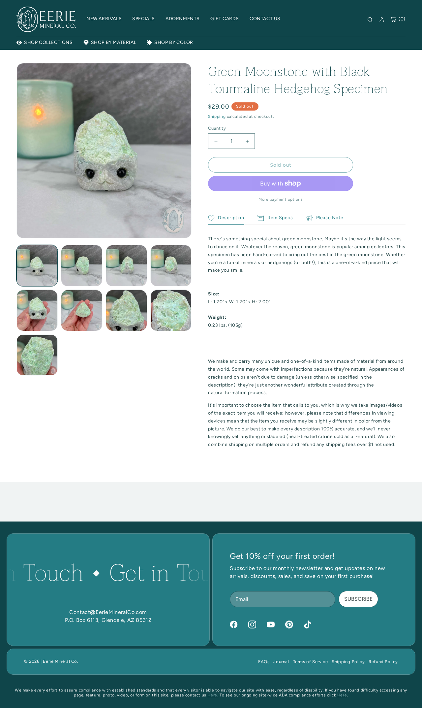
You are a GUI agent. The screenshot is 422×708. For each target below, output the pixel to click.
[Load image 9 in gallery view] (37, 355)
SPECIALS (143, 18)
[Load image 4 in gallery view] (171, 265)
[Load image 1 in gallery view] (37, 265)
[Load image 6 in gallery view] (81, 310)
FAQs (263, 661)
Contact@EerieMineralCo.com (108, 612)
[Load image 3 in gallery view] (126, 265)
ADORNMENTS (183, 18)
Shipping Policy (348, 661)
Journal (281, 661)
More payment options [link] (280, 199)
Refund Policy (383, 661)
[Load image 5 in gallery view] (37, 310)
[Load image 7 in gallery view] (126, 310)
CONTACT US (265, 18)
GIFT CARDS (224, 18)
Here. (212, 695)
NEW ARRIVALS (104, 18)
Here (342, 695)
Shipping (217, 116)
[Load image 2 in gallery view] (81, 265)
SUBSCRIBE (358, 599)
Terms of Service (310, 661)
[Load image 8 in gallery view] (171, 310)
